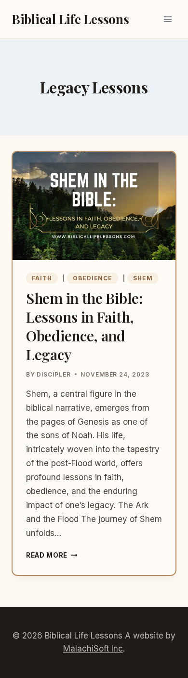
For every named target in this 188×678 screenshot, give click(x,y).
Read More (52, 555)
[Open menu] (167, 19)
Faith (42, 278)
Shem (143, 278)
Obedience (93, 278)
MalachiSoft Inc (93, 648)
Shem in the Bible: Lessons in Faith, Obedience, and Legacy (84, 326)
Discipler (54, 374)
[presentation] (94, 206)
